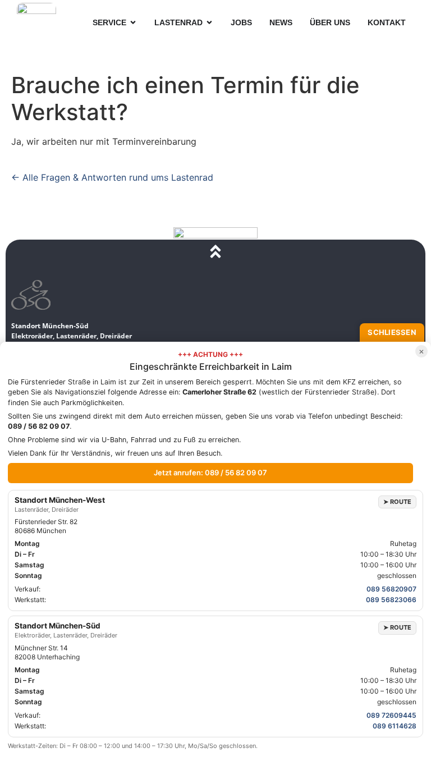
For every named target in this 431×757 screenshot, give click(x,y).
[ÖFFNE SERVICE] (133, 23)
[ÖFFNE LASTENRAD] (209, 23)
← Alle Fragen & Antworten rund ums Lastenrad (112, 177)
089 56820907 (391, 589)
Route (397, 502)
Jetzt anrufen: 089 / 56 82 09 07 (210, 472)
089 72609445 (391, 715)
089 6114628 (394, 726)
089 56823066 (391, 599)
